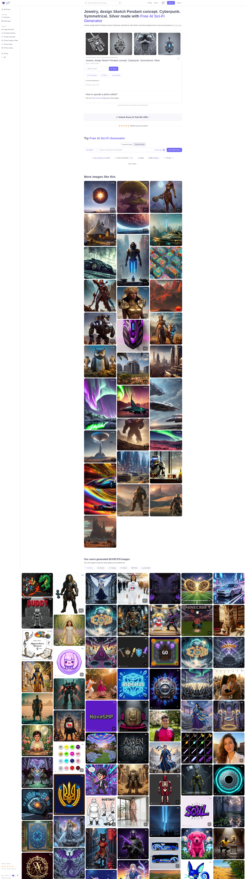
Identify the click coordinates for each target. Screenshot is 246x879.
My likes (90, 568)
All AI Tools (7, 9)
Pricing (150, 3)
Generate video (139, 144)
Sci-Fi (87, 63)
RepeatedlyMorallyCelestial (110, 57)
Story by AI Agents (123, 158)
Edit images (7, 21)
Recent (101, 568)
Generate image (127, 144)
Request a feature (6, 878)
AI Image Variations (9, 33)
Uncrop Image (8, 44)
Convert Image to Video (11, 40)
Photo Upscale (96, 98)
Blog (3, 875)
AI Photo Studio (8, 48)
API (5, 57)
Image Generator (9, 29)
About (6, 875)
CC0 (97, 85)
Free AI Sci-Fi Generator (107, 138)
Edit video (7, 17)
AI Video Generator (9, 37)
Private (168, 158)
